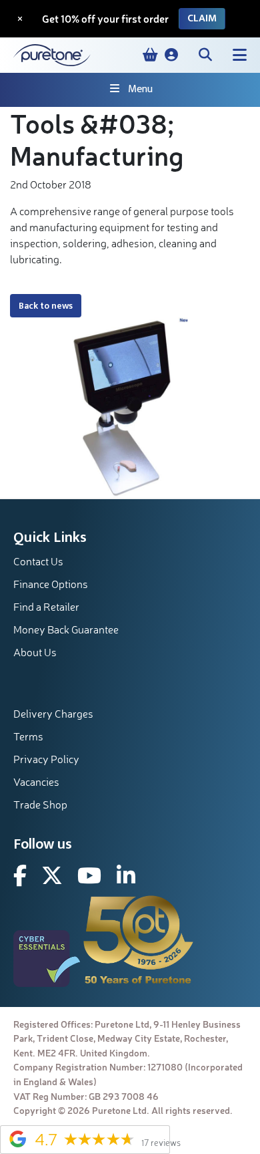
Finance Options (50, 584)
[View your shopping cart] (150, 54)
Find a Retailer (46, 606)
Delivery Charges (53, 713)
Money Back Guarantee (66, 629)
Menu (140, 89)
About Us (35, 652)
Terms (28, 736)
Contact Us (38, 561)
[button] (171, 54)
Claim (202, 18)
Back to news (46, 305)
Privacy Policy (46, 759)
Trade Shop (40, 804)
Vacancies (36, 781)
